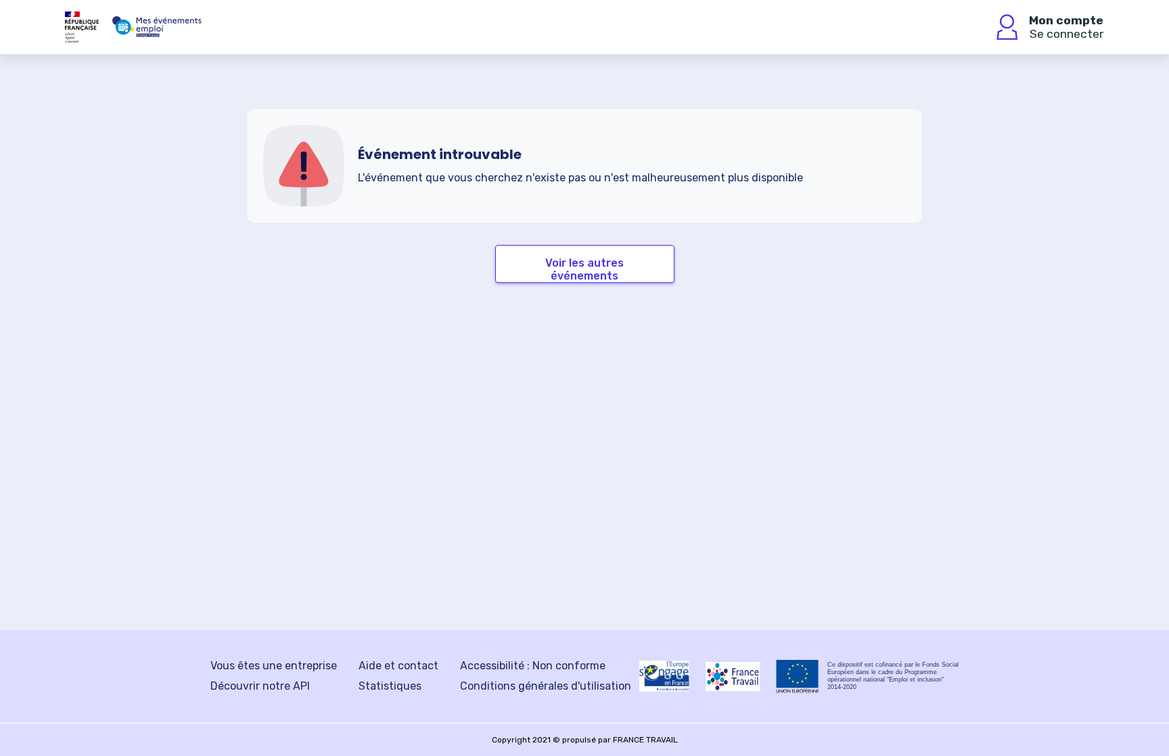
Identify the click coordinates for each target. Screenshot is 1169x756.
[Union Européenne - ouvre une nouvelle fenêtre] (797, 676)
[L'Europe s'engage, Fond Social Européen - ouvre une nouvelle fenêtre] (664, 676)
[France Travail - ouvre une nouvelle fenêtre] (733, 676)
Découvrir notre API (260, 686)
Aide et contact (398, 665)
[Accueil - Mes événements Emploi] (157, 27)
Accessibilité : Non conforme (532, 665)
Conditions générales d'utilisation (545, 686)
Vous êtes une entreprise (273, 665)
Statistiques (390, 686)
